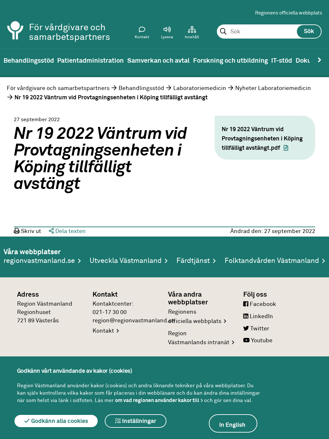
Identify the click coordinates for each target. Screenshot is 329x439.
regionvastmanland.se (39, 260)
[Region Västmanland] (15, 21)
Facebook (262, 304)
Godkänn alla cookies (59, 421)
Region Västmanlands (198, 338)
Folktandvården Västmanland (272, 260)
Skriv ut (30, 231)
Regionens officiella (194, 316)
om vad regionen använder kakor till (157, 400)
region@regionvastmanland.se (134, 321)
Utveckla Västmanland (126, 260)
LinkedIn (260, 316)
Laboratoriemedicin (199, 88)
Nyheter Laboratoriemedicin (273, 88)
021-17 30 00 (110, 312)
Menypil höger (319, 60)
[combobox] (269, 32)
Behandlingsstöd (141, 88)
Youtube (261, 341)
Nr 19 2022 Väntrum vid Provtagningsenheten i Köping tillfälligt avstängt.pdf (262, 139)
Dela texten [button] (70, 231)
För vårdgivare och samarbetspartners (58, 88)
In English (232, 425)
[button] (167, 34)
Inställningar (138, 421)
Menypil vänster (9, 60)
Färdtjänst (193, 260)
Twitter (259, 329)
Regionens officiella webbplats (288, 13)
